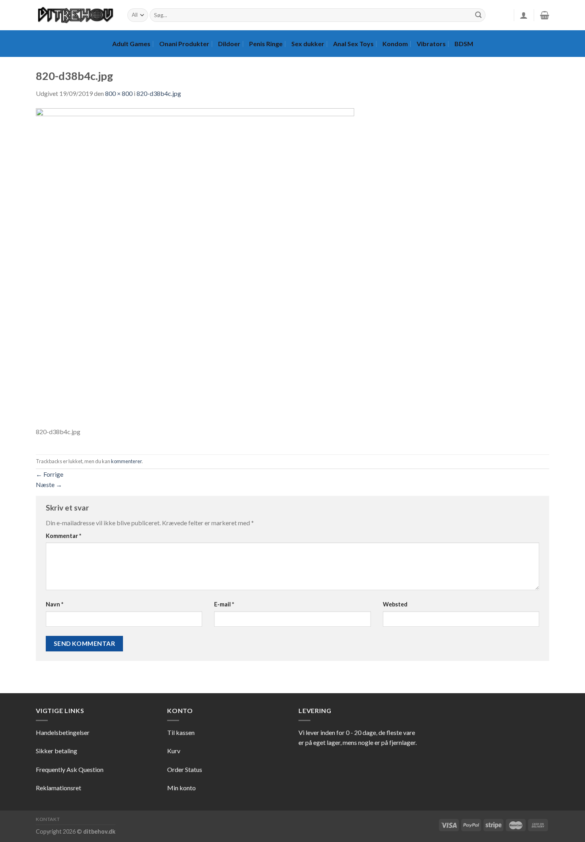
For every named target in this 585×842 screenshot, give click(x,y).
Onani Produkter (184, 43)
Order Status (184, 769)
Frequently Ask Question (69, 769)
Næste (49, 484)
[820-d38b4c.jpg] (195, 266)
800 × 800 (119, 93)
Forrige (49, 474)
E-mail (224, 604)
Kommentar (63, 535)
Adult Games (131, 43)
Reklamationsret (58, 787)
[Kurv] (544, 15)
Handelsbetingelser (63, 732)
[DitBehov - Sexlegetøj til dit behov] (75, 15)
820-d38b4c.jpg (158, 93)
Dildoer (229, 43)
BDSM (463, 43)
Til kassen (181, 732)
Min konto (181, 787)
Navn (54, 604)
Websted (395, 604)
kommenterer (126, 461)
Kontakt (48, 819)
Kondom (395, 43)
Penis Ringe (266, 43)
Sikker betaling (56, 750)
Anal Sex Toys (353, 43)
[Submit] (478, 15)
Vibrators (431, 43)
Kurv (173, 750)
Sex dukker (307, 43)
